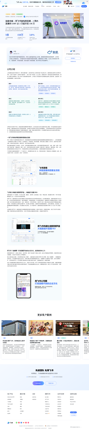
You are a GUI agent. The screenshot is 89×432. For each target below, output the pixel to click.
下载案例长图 (73, 61)
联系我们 (73, 58)
